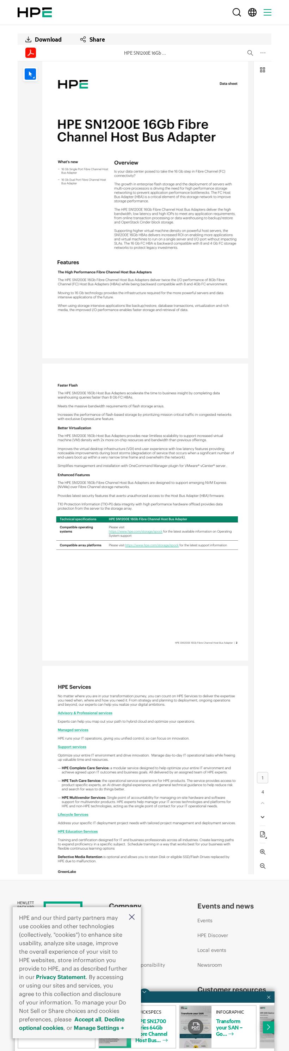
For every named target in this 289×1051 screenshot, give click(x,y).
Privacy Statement (61, 976)
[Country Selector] (252, 12)
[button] (132, 917)
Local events (211, 950)
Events (205, 920)
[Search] (237, 12)
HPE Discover (212, 935)
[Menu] (267, 12)
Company (125, 905)
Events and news (225, 905)
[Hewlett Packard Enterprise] (35, 12)
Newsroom (209, 965)
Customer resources (231, 989)
